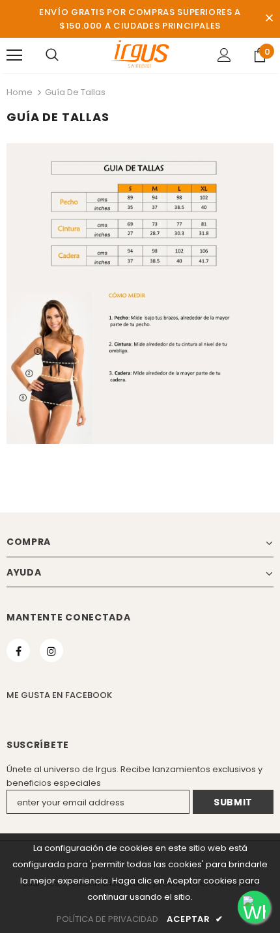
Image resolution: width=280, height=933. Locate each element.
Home (20, 92)
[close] (268, 18)
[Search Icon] (52, 55)
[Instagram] (51, 650)
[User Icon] (224, 55)
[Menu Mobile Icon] (14, 55)
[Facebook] (18, 650)
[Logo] (140, 54)
